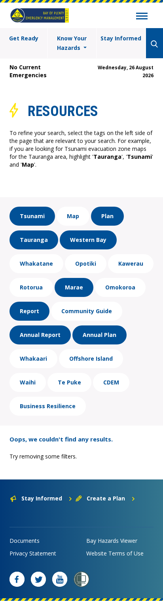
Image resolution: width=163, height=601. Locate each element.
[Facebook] (17, 579)
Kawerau (130, 263)
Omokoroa (120, 287)
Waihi (28, 382)
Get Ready (23, 38)
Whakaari (33, 358)
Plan (107, 216)
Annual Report (40, 335)
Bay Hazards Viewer (111, 540)
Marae (74, 287)
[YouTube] (59, 579)
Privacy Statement (32, 553)
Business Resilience (48, 406)
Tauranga (34, 239)
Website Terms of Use (115, 553)
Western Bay (88, 239)
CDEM (111, 382)
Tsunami (32, 216)
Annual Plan (99, 335)
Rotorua (31, 287)
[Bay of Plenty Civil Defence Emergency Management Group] (39, 15)
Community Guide (86, 311)
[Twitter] (38, 579)
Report (29, 311)
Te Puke (69, 382)
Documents (24, 540)
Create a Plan (106, 498)
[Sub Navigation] (142, 17)
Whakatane (36, 263)
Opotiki (85, 263)
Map (73, 216)
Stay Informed (120, 38)
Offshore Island (91, 358)
